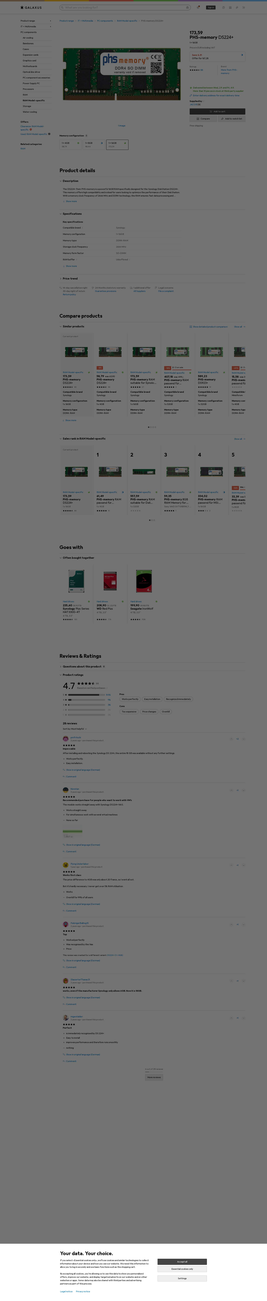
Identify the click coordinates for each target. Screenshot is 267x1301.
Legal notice (66, 1291)
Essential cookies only (182, 1269)
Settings (182, 1278)
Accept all (182, 1261)
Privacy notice (83, 1291)
